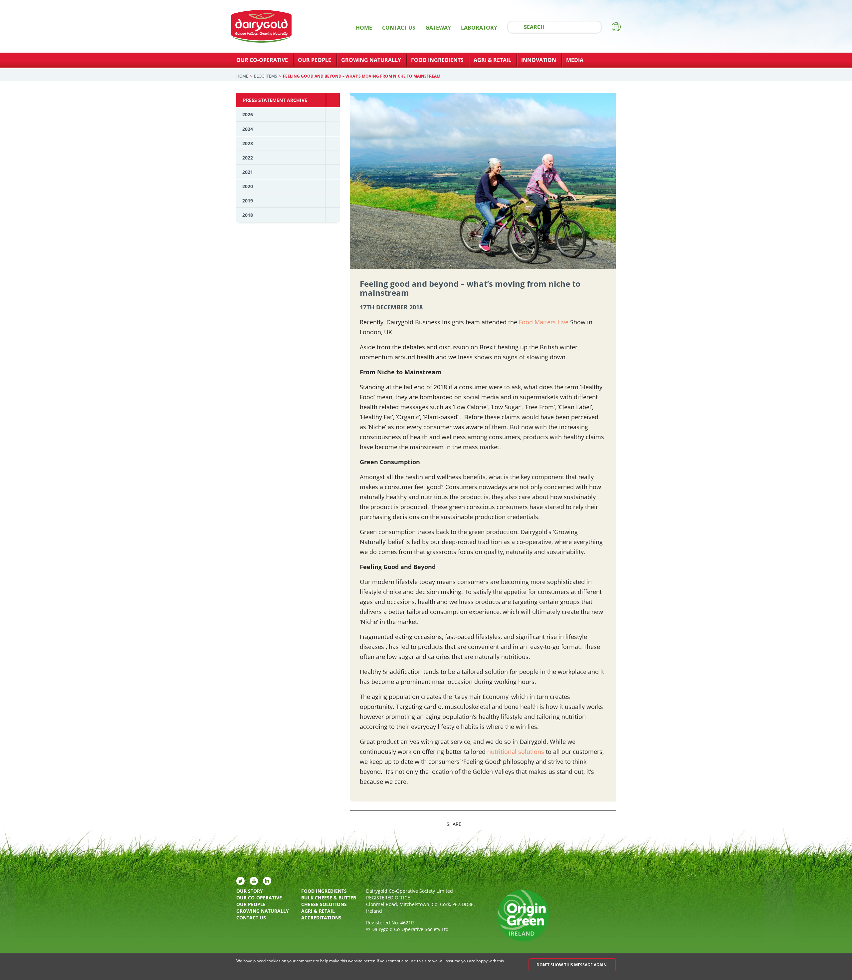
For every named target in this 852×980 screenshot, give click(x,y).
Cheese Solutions (324, 904)
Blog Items (265, 76)
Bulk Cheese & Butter (328, 897)
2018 (247, 215)
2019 (247, 200)
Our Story (249, 891)
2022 (247, 158)
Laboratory (479, 27)
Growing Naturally (371, 60)
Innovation (538, 60)
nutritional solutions (515, 752)
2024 (247, 129)
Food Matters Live (543, 322)
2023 (247, 143)
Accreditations (321, 917)
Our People (314, 60)
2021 (247, 172)
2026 (247, 114)
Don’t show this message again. (572, 965)
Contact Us (398, 27)
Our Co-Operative (262, 60)
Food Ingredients (437, 60)
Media (574, 60)
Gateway (438, 27)
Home (364, 27)
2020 (247, 186)
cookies (274, 961)
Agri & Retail (492, 60)
